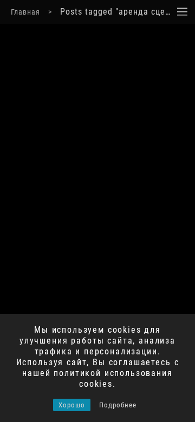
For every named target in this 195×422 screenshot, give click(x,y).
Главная (25, 12)
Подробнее (117, 405)
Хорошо (71, 405)
